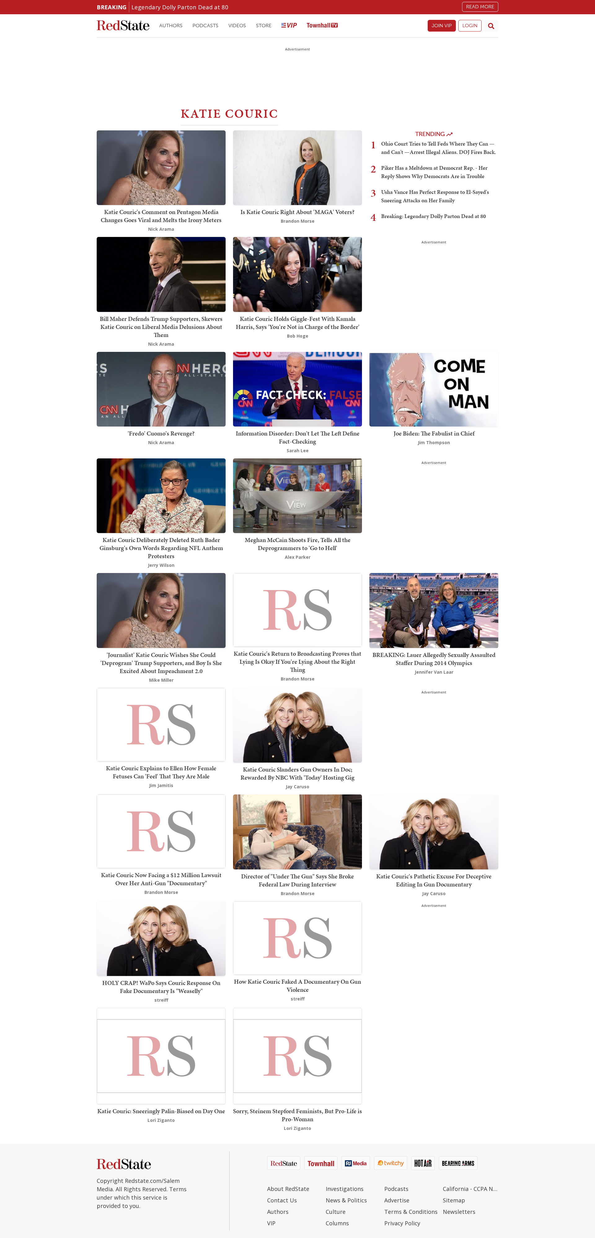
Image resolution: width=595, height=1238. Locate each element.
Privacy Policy (402, 1223)
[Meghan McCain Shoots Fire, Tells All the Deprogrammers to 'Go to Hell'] (297, 495)
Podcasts (205, 25)
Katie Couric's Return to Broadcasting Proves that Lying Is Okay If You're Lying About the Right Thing (297, 661)
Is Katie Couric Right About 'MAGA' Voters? (297, 212)
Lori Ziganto (161, 1120)
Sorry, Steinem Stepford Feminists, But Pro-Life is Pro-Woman (297, 1115)
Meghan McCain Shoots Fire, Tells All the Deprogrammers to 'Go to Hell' (297, 544)
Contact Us (282, 1200)
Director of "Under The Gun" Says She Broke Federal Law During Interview (297, 880)
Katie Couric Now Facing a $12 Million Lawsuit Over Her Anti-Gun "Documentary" (161, 879)
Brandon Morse (298, 221)
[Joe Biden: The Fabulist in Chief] (433, 388)
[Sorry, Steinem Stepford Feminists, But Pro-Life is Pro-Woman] (297, 1055)
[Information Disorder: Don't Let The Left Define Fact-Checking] (297, 388)
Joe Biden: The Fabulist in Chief (434, 433)
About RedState (288, 1188)
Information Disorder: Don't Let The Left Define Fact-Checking (297, 437)
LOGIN (470, 25)
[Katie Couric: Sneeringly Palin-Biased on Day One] (161, 1055)
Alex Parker (298, 557)
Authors (171, 25)
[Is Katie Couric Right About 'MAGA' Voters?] (297, 167)
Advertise (396, 1200)
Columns (337, 1223)
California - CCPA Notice (470, 1188)
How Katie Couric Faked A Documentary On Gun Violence (297, 985)
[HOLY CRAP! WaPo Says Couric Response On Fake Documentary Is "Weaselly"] (161, 938)
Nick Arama (161, 229)
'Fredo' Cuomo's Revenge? (161, 433)
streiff (161, 1000)
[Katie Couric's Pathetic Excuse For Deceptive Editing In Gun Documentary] (433, 831)
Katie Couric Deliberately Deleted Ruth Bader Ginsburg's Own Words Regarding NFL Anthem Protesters (161, 548)
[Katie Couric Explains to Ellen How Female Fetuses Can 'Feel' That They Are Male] (161, 724)
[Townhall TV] (322, 26)
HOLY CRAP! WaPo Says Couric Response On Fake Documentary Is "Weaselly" (161, 986)
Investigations (345, 1188)
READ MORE (480, 7)
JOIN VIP (442, 25)
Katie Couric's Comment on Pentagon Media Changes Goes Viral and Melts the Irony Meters (161, 216)
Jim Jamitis (161, 785)
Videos (237, 25)
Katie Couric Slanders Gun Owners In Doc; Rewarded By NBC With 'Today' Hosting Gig (297, 773)
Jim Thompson (434, 442)
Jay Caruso (297, 787)
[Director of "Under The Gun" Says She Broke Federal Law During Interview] (297, 831)
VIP (271, 1223)
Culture (336, 1211)
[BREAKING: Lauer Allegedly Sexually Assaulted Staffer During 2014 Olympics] (433, 610)
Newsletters (459, 1211)
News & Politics (346, 1200)
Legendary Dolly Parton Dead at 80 (179, 7)
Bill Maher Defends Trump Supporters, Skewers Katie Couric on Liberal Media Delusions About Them (161, 326)
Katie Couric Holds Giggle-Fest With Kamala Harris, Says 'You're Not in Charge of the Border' (297, 322)
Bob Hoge (297, 336)
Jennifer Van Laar (434, 672)
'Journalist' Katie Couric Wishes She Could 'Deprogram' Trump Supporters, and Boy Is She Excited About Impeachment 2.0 (161, 662)
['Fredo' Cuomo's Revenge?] (161, 388)
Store (263, 25)
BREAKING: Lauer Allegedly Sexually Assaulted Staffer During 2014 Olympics (434, 658)
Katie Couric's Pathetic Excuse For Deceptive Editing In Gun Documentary (433, 880)
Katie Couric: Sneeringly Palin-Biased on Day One (161, 1111)
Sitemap (454, 1200)
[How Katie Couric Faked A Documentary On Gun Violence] (297, 937)
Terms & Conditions (411, 1211)
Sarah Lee (298, 450)
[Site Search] (491, 26)
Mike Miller (161, 680)
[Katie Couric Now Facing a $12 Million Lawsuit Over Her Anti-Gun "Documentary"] (161, 830)
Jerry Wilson (161, 565)
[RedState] (123, 26)
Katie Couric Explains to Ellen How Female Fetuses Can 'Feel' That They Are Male (161, 772)
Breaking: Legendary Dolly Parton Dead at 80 (433, 216)
